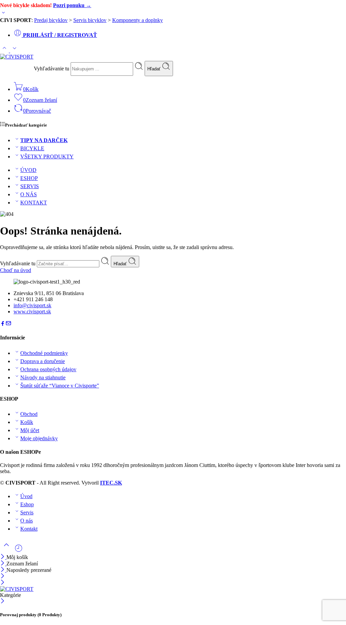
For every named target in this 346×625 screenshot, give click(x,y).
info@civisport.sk (32, 305)
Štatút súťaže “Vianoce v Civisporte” (59, 385)
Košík (26, 422)
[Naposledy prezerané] (18, 551)
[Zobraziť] (3, 14)
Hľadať (154, 68)
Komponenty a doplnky (137, 20)
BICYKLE (32, 148)
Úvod (26, 496)
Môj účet (29, 430)
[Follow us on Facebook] (2, 324)
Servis (26, 512)
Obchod (29, 414)
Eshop (27, 504)
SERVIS (29, 186)
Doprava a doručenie (42, 361)
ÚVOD (28, 170)
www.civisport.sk (32, 311)
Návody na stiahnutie (43, 377)
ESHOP (29, 178)
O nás (26, 520)
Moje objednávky (39, 438)
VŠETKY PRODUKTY (47, 156)
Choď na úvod (15, 270)
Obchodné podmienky (44, 353)
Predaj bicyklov (51, 20)
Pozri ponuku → (72, 5)
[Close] (3, 570)
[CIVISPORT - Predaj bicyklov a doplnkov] (16, 57)
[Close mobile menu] (2, 583)
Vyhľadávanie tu (52, 68)
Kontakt (29, 529)
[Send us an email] (8, 324)
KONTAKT (33, 202)
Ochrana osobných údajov (48, 369)
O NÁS (28, 194)
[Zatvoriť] (3, 557)
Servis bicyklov (89, 20)
